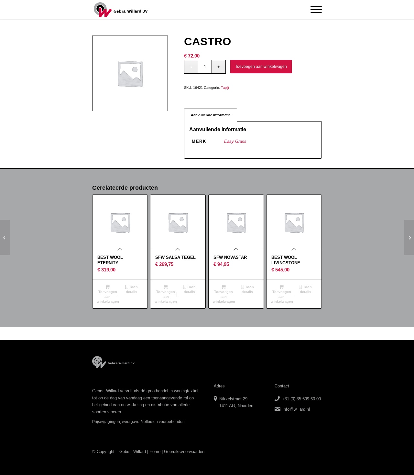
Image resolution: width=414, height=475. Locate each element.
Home (154, 451)
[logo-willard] (120, 9)
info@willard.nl (296, 409)
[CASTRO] (5, 237)
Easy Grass (235, 141)
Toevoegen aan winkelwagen (261, 66)
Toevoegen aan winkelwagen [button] (108, 296)
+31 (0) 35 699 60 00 (301, 398)
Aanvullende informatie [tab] (211, 115)
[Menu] (314, 9)
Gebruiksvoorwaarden (184, 451)
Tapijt (225, 88)
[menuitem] (314, 9)
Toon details (132, 289)
